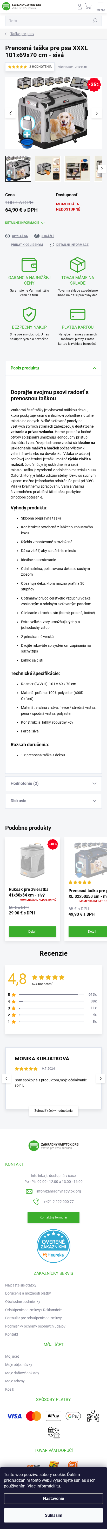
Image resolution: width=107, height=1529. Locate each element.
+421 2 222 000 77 (59, 1202)
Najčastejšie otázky (20, 1285)
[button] (100, 1078)
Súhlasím (53, 1515)
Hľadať (95, 21)
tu (58, 1486)
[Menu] (100, 6)
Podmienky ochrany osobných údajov (35, 1326)
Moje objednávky (18, 1365)
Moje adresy (15, 1381)
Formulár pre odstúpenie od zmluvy (33, 1318)
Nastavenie (53, 1498)
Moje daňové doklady (22, 1373)
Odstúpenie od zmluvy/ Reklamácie (33, 1310)
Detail (32, 931)
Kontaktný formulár (53, 1217)
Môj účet (12, 1356)
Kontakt (11, 1334)
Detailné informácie (22, 223)
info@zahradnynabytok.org (58, 1191)
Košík (9, 1389)
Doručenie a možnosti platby (28, 1293)
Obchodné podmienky (22, 1301)
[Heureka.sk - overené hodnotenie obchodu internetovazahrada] (53, 1246)
